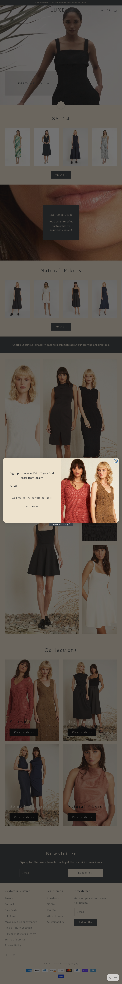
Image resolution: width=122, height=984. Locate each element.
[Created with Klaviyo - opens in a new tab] (61, 524)
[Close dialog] (116, 461)
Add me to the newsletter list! (32, 498)
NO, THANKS (32, 506)
